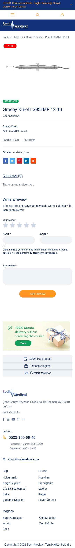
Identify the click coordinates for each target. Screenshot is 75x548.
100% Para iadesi (40, 358)
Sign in (62, 15)
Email (44, 233)
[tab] (13, 176)
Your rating (9, 219)
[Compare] (29, 140)
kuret (27, 152)
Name (7, 233)
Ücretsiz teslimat (40, 373)
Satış (6, 494)
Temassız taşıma (40, 365)
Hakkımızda (10, 477)
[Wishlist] (11, 139)
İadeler (42, 488)
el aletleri (18, 152)
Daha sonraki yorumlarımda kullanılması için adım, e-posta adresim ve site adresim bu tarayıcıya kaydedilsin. (35, 251)
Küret (29, 37)
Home (6, 37)
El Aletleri (18, 37)
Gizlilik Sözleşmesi (14, 488)
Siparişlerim (45, 483)
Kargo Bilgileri (11, 483)
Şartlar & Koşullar (13, 499)
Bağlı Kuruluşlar (12, 517)
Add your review (11, 116)
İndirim (7, 523)
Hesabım (44, 477)
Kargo (42, 494)
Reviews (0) (13, 176)
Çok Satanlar (47, 517)
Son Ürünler (46, 523)
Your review (10, 265)
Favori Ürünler (47, 499)
